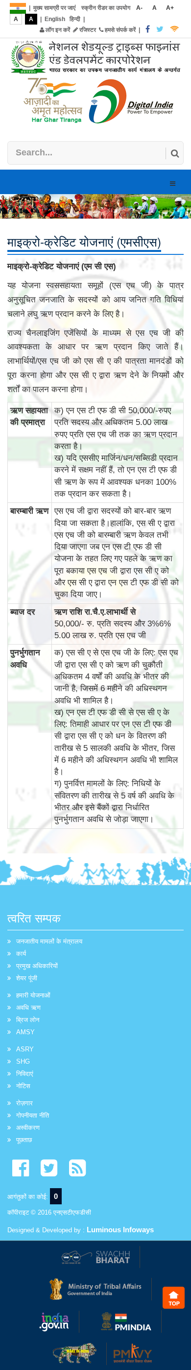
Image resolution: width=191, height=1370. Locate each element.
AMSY (25, 1032)
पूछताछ (24, 1140)
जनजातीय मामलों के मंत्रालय (49, 941)
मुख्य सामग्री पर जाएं (54, 7)
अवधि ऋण (28, 1007)
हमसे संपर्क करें (119, 29)
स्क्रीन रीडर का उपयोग (105, 7)
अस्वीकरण (28, 1127)
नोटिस (23, 1086)
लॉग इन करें (57, 29)
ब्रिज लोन (27, 1019)
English (55, 19)
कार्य (21, 953)
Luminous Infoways (120, 1229)
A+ (170, 7)
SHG (23, 1061)
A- (139, 7)
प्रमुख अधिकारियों (37, 966)
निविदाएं (24, 1073)
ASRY (25, 1049)
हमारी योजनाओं (33, 995)
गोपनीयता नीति (32, 1115)
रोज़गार (24, 1103)
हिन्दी (75, 19)
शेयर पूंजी (26, 978)
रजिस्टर (87, 29)
